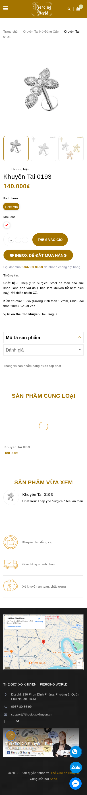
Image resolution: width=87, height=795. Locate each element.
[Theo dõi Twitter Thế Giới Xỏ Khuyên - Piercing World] (17, 721)
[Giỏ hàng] (77, 9)
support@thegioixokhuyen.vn (31, 714)
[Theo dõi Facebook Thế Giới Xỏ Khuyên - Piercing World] (4, 721)
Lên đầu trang (41, 788)
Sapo (53, 779)
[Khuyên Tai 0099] (43, 426)
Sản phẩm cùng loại (43, 396)
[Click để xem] (43, 94)
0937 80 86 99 (33, 267)
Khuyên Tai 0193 (37, 494)
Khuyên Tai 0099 (17, 447)
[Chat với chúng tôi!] (75, 783)
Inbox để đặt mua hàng (40, 255)
